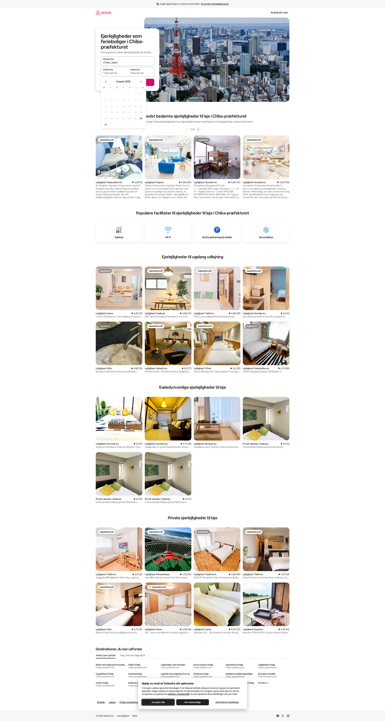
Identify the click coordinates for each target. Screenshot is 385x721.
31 (106, 124)
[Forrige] (187, 129)
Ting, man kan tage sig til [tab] (132, 655)
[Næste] (198, 129)
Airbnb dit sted (279, 12)
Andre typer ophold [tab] (105, 655)
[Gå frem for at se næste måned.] (141, 82)
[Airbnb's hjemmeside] (103, 12)
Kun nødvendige (192, 702)
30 (141, 118)
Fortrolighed (123, 716)
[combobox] (127, 62)
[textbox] (114, 73)
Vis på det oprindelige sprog (215, 4)
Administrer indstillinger (227, 702)
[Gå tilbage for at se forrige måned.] (106, 82)
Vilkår (135, 716)
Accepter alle (158, 702)
